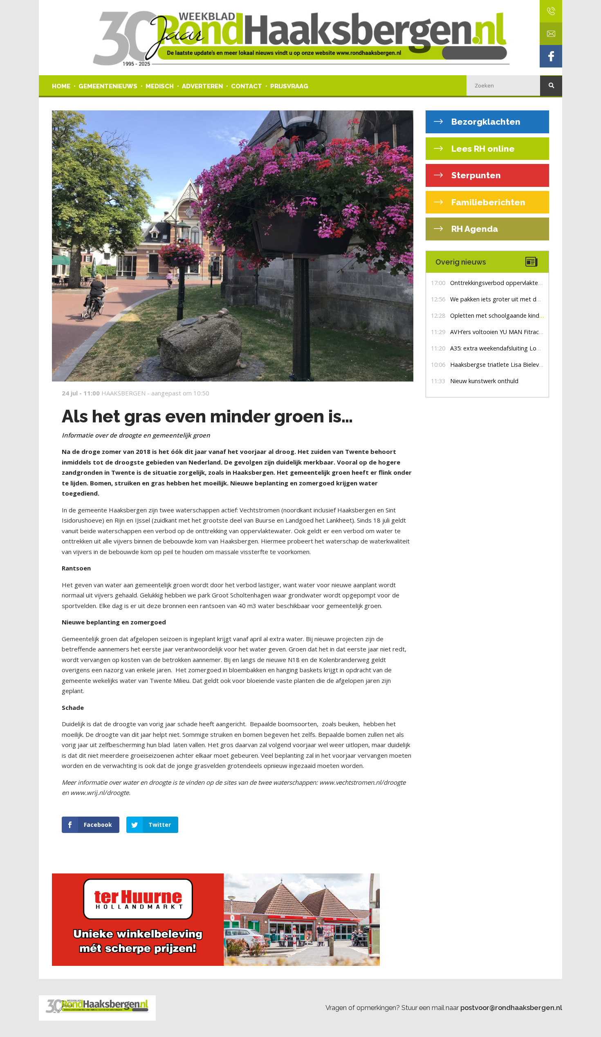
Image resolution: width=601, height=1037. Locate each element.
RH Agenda (473, 229)
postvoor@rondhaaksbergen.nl (511, 1007)
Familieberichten (487, 202)
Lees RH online (482, 149)
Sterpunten (475, 175)
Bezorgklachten (484, 122)
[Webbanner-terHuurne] (232, 919)
